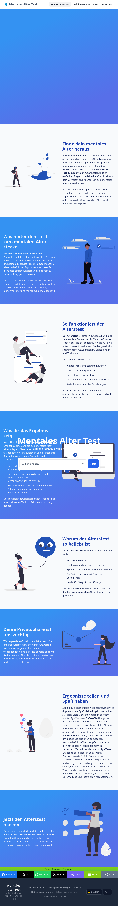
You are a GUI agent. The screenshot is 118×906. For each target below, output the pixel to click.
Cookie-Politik (50, 896)
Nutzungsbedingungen (42, 892)
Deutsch (95, 891)
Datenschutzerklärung (66, 892)
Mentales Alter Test (23, 4)
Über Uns (107, 4)
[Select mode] (107, 892)
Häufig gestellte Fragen (86, 4)
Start (93, 463)
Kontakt (62, 896)
